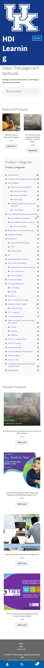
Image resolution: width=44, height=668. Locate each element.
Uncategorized (13, 370)
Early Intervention (19, 226)
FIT (9, 255)
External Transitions (20, 191)
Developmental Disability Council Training (22, 179)
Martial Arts (12, 296)
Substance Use (13, 360)
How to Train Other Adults (17, 263)
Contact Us (21, 649)
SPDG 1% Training (14, 343)
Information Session (15, 280)
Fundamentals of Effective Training (23, 267)
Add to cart (11, 146)
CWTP (13, 247)
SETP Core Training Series (17, 339)
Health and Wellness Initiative (18, 259)
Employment (12, 239)
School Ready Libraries (16, 316)
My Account (7, 664)
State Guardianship (14, 347)
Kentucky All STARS (20, 195)
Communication (13, 175)
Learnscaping (18, 199)
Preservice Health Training (17, 304)
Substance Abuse (14, 355)
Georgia (13, 327)
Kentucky (14, 331)
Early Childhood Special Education (22, 222)
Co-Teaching (15, 288)
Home (21, 643)
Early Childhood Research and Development (23, 214)
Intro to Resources (17, 271)
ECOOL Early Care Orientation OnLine (21, 230)
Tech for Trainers (17, 275)
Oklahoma (14, 335)
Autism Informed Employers (20, 243)
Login (21, 646)
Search (22, 664)
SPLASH (13, 292)
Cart (33, 662)
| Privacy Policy (13, 660)
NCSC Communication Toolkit (18, 300)
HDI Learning (14, 48)
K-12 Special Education (16, 284)
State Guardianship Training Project (20, 351)
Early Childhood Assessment (20, 218)
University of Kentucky (32, 654)
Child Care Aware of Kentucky (21, 187)
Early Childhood (13, 183)
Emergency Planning (15, 235)
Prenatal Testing (16, 308)
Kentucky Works (16, 251)
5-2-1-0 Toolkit (18, 210)
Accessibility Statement (27, 660)
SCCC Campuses (14, 312)
